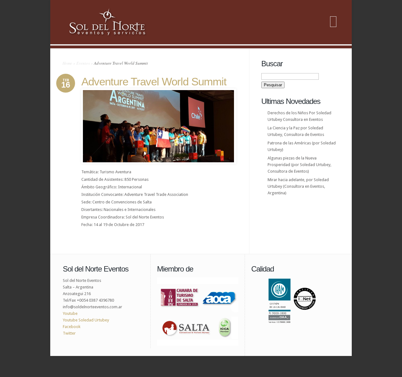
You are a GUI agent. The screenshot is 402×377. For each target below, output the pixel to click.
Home (67, 63)
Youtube (70, 313)
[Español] (333, 18)
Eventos (83, 63)
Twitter (70, 333)
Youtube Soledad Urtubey (86, 320)
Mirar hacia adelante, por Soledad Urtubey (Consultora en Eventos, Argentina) (298, 186)
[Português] (333, 26)
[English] (333, 22)
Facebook (71, 326)
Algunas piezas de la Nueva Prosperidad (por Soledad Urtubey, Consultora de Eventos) (299, 165)
